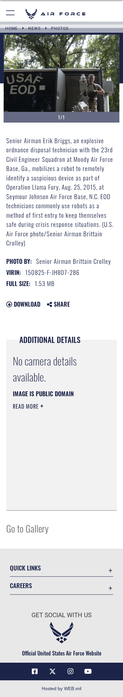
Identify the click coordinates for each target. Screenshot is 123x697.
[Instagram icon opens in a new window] (70, 671)
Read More (26, 406)
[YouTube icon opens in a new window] (88, 671)
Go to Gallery (27, 528)
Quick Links (25, 567)
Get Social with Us (61, 615)
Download (26, 304)
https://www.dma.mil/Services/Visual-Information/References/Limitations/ (52, 489)
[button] (10, 14)
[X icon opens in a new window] (52, 671)
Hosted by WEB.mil (61, 688)
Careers (21, 585)
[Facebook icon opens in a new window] (35, 671)
